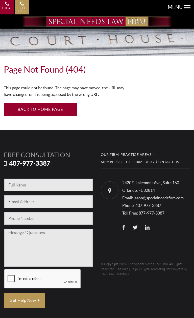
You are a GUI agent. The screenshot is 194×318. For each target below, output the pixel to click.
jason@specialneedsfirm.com (159, 198)
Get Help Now (23, 300)
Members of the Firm (122, 162)
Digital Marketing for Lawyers (162, 269)
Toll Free (22, 9)
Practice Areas (135, 155)
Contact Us (167, 162)
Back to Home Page (40, 109)
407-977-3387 (29, 163)
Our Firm (110, 155)
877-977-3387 (151, 213)
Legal (134, 269)
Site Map (122, 269)
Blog (149, 162)
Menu (175, 7)
